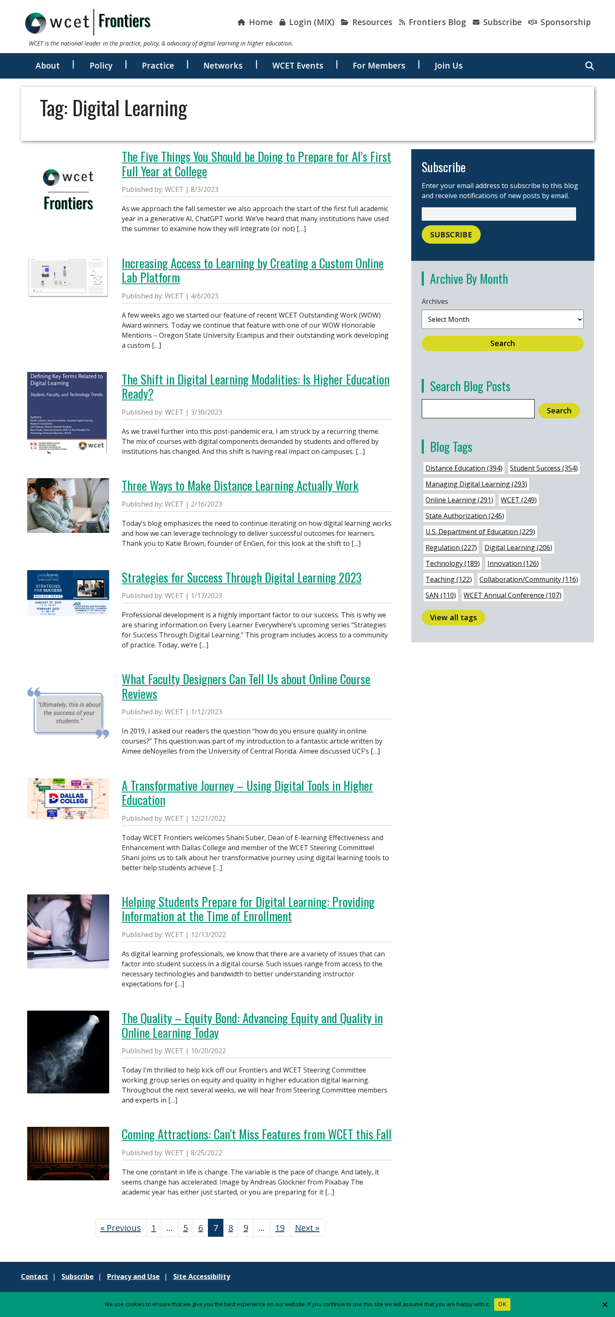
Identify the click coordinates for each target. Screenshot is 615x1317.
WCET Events (297, 65)
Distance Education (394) (463, 468)
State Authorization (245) (464, 515)
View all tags (453, 617)
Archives (435, 301)
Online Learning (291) (459, 499)
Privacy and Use (133, 1276)
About (48, 65)
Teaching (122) (448, 579)
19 (279, 1227)
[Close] (604, 1304)
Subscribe (501, 22)
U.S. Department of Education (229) (480, 531)
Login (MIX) (310, 22)
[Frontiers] (88, 22)
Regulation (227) (451, 547)
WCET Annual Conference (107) (512, 595)
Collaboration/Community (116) (528, 579)
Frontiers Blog (436, 22)
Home (260, 22)
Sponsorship (564, 22)
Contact (34, 1276)
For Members (379, 65)
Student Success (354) (544, 468)
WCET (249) (519, 499)
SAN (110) (440, 595)
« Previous (120, 1227)
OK (502, 1304)
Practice (158, 65)
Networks (223, 65)
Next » (307, 1227)
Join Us (449, 65)
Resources (371, 22)
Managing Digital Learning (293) (476, 484)
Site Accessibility (201, 1276)
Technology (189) (452, 563)
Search (502, 343)
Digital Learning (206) (518, 547)
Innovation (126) (513, 563)
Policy (101, 65)
